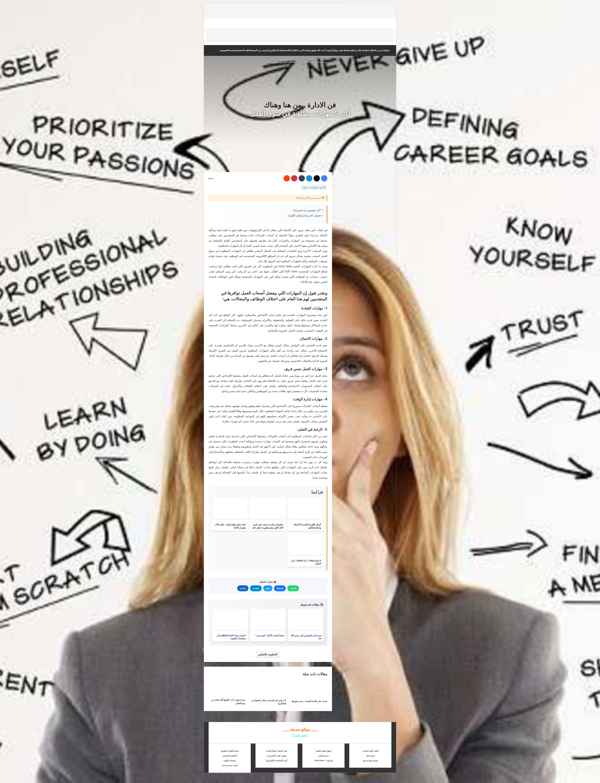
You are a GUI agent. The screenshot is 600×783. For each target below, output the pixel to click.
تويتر (268, 588)
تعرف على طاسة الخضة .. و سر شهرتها (309, 701)
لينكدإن (243, 588)
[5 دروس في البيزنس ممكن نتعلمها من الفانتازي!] (268, 696)
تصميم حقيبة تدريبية (370, 760)
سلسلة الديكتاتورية (277, 50)
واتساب (293, 588)
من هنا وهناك (312, 62)
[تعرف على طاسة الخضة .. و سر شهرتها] (309, 697)
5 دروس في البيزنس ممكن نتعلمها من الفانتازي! (269, 702)
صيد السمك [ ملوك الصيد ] (276, 751)
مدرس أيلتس (323, 755)
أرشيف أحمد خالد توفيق (322, 50)
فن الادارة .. (319, 104)
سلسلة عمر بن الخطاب (379, 50)
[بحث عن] (212, 49)
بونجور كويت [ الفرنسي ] (277, 755)
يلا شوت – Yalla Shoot (323, 760)
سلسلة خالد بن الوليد (359, 50)
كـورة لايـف (370, 755)
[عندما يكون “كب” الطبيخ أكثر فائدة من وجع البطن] (227, 696)
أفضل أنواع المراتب (370, 751)
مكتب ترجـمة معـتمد (230, 765)
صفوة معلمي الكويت (323, 751)
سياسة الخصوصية (228, 50)
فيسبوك (279, 588)
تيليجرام (255, 588)
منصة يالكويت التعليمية (230, 751)
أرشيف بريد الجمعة (259, 50)
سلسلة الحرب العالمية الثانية (298, 50)
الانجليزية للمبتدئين (229, 755)
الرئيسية (323, 62)
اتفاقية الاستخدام (243, 50)
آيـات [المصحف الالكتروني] (276, 760)
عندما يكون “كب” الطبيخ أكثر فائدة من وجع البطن (228, 701)
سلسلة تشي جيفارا (341, 50)
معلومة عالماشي (267, 654)
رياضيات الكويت (229, 760)
